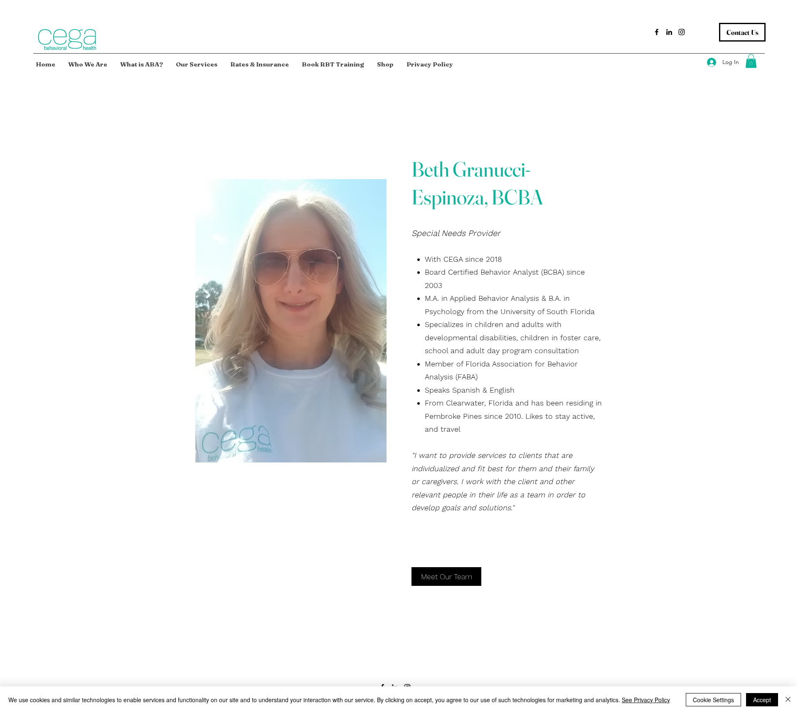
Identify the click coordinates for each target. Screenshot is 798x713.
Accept (762, 700)
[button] (751, 61)
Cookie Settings (713, 700)
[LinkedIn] (669, 32)
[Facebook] (657, 32)
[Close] (788, 699)
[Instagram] (681, 32)
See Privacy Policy (646, 700)
